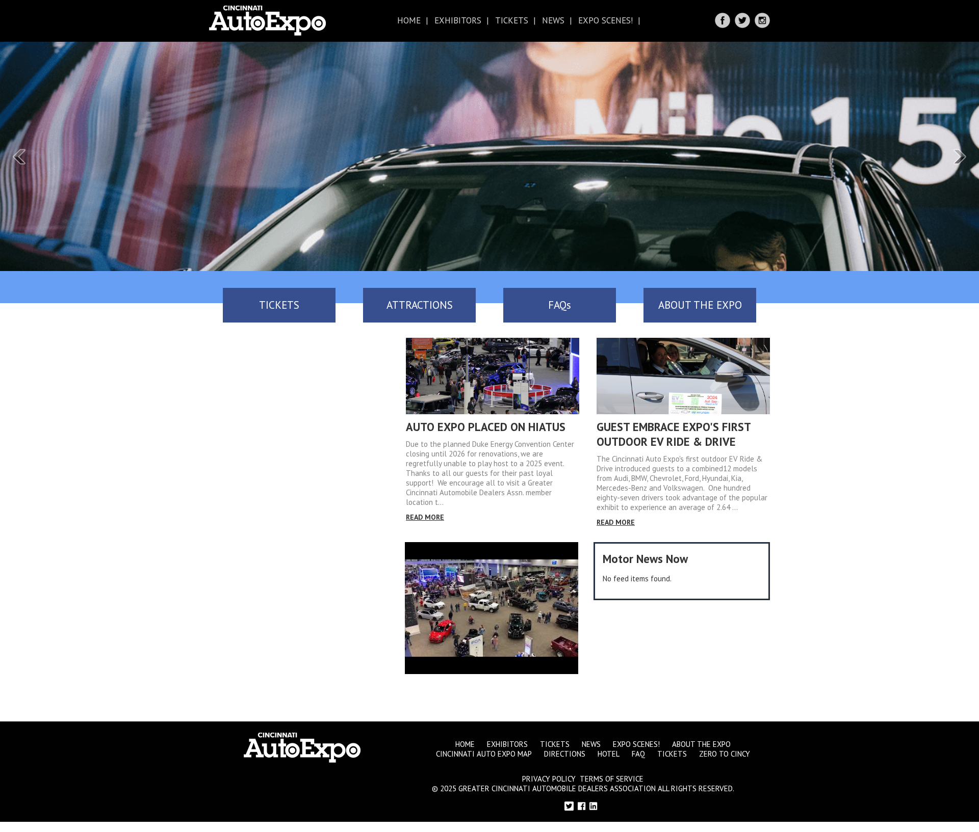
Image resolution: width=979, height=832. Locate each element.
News (553, 20)
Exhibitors (457, 20)
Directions (564, 754)
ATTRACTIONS (420, 305)
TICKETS (279, 305)
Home (409, 20)
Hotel (609, 754)
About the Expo (701, 744)
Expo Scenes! (605, 20)
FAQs (559, 305)
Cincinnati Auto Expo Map (484, 754)
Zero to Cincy (724, 754)
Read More (425, 517)
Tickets (511, 20)
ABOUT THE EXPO (700, 305)
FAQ (638, 754)
